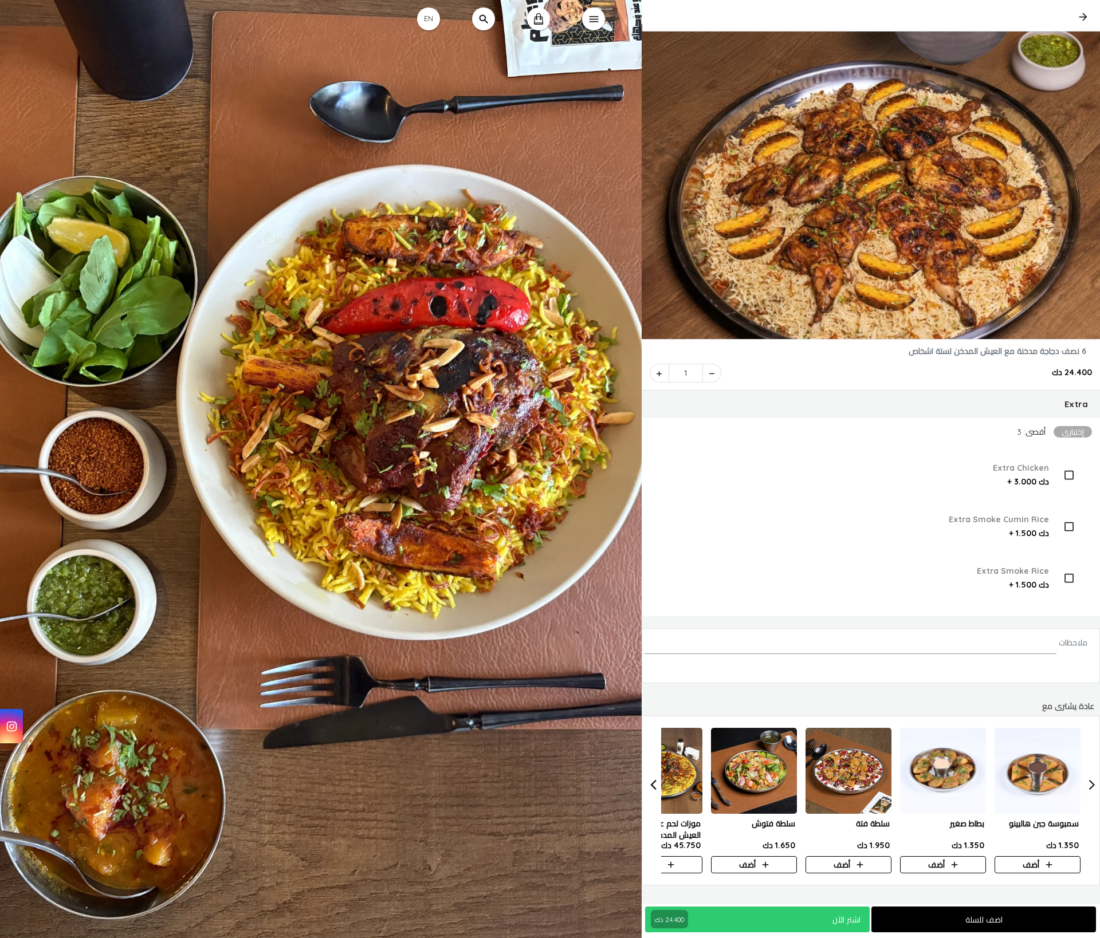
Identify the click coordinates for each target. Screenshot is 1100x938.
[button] (871, 404)
